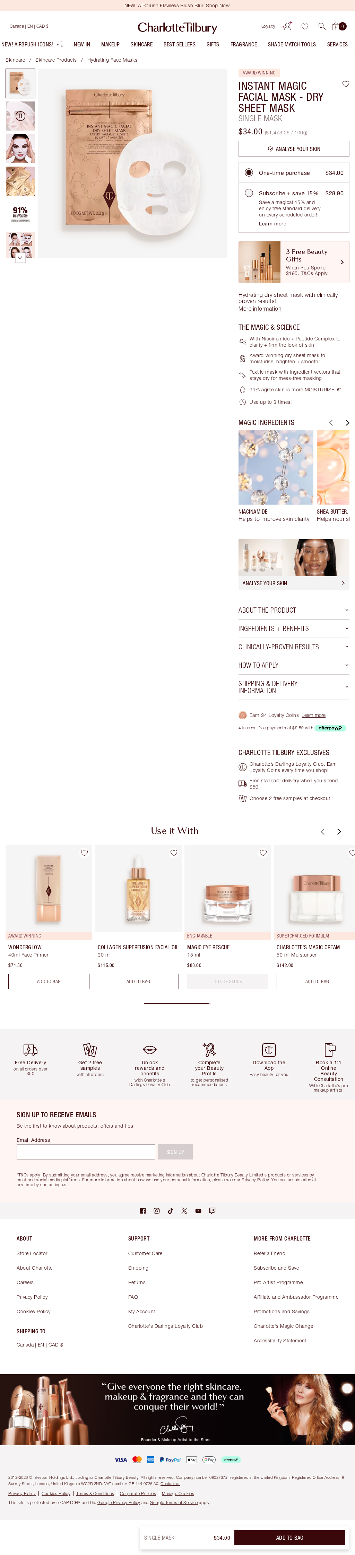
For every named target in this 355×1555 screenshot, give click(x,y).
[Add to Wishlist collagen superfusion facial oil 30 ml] (173, 853)
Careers (25, 1282)
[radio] (248, 172)
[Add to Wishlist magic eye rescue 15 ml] (263, 853)
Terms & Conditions (95, 1493)
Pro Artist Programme (278, 1282)
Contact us (170, 1483)
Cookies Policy (33, 1311)
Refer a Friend (269, 1253)
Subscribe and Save (276, 1268)
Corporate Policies (138, 1493)
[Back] (330, 423)
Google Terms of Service (174, 1502)
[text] (228, 981)
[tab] (20, 83)
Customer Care (145, 1253)
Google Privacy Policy (118, 1502)
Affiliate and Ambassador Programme (296, 1297)
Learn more (272, 223)
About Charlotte (35, 1268)
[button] (322, 26)
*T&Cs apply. (29, 1175)
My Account (141, 1311)
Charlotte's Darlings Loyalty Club (165, 1326)
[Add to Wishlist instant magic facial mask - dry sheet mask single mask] (346, 83)
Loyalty (268, 26)
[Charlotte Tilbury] (178, 26)
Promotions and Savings (282, 1311)
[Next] (346, 423)
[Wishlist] (304, 26)
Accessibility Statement (280, 1340)
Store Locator (32, 1253)
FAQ (133, 1297)
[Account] (287, 26)
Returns (137, 1282)
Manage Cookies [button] (178, 1493)
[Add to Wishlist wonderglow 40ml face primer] (84, 853)
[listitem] (32, 46)
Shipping (138, 1268)
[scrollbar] (177, 1003)
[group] (276, 479)
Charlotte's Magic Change (283, 1326)
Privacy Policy (32, 1297)
